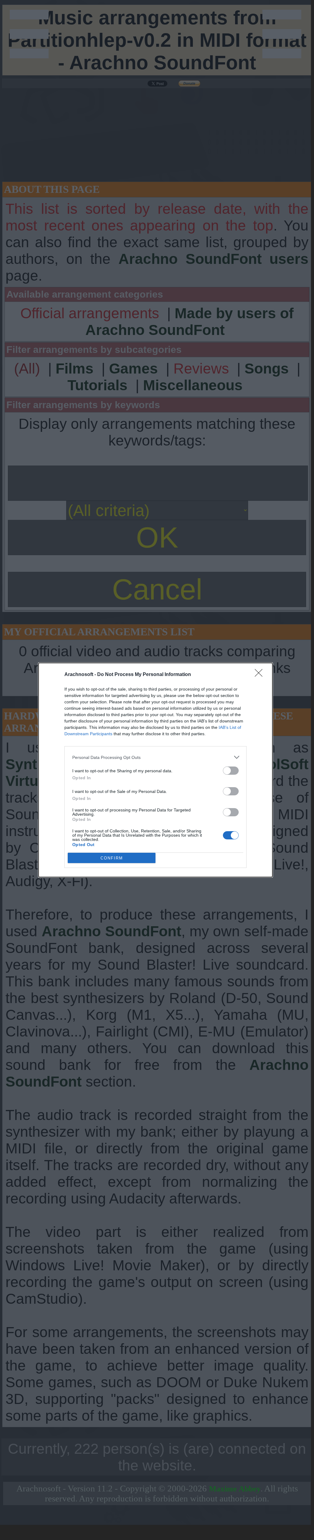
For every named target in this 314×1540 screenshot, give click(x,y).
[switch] (231, 771)
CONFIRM (112, 858)
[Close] (260, 675)
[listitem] (155, 757)
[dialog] (155, 770)
